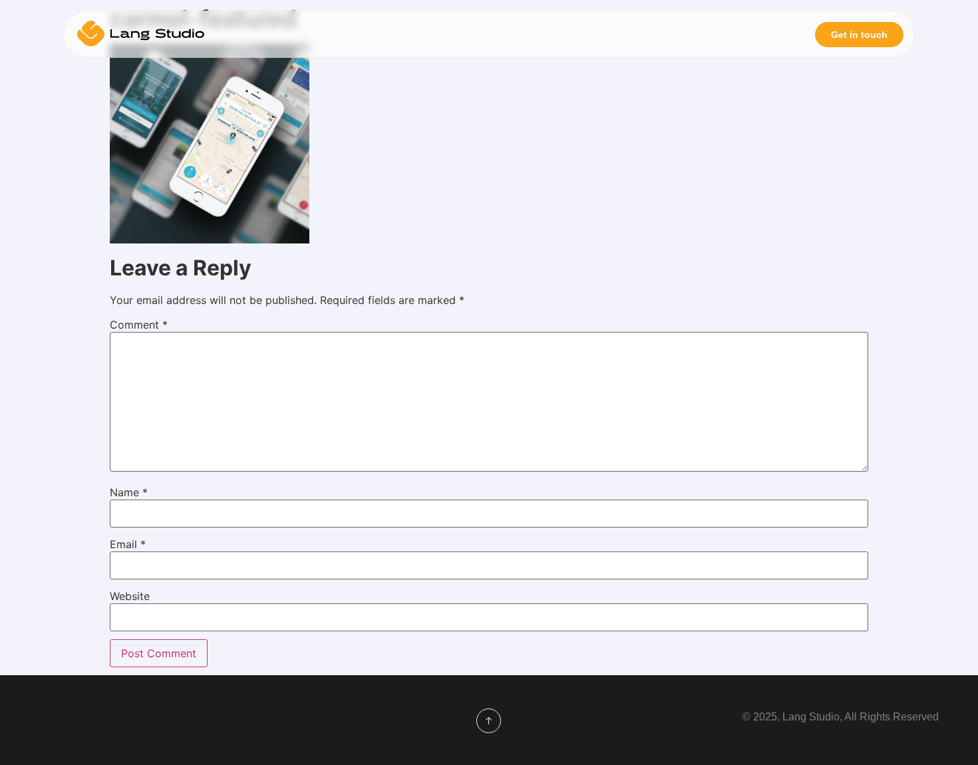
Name (129, 492)
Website (130, 596)
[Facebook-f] (92, 721)
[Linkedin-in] (46, 721)
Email (128, 544)
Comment (139, 324)
